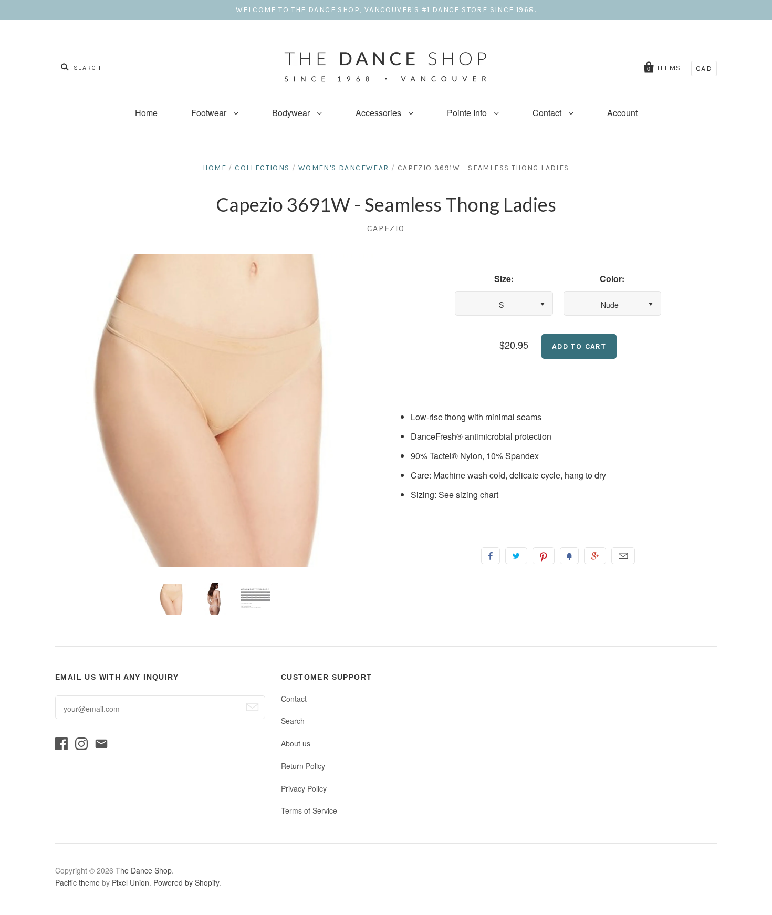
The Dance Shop (144, 870)
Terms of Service (309, 810)
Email (623, 555)
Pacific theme (77, 882)
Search (293, 720)
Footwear (209, 113)
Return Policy (303, 766)
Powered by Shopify (186, 882)
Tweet (516, 555)
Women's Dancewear (343, 167)
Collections (262, 167)
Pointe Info (468, 113)
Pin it (544, 555)
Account (622, 113)
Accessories (379, 113)
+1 (595, 555)
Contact (548, 113)
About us (295, 743)
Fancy (569, 555)
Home (146, 113)
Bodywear (292, 113)
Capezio (386, 228)
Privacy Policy (304, 788)
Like (490, 555)
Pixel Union (130, 882)
